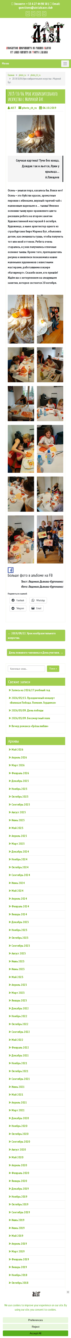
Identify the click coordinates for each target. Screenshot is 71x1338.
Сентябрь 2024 (21, 875)
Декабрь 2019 (20, 1188)
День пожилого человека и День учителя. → (36, 652)
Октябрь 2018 (20, 1283)
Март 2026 (18, 765)
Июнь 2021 (18, 1087)
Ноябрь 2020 (19, 1126)
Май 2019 (17, 1235)
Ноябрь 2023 (19, 930)
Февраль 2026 (20, 773)
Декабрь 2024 (20, 851)
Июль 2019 (18, 1220)
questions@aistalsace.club (36, 7)
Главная (11, 75)
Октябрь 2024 (20, 867)
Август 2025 (19, 812)
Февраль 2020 (20, 1173)
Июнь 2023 (18, 969)
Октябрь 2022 (20, 1024)
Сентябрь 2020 (21, 1141)
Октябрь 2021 (20, 1071)
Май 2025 (17, 828)
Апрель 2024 (19, 898)
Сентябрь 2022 (21, 1032)
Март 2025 (18, 843)
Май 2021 (17, 1094)
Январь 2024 (19, 914)
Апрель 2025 (19, 836)
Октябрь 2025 (20, 796)
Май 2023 (17, 977)
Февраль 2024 (20, 906)
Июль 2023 (18, 961)
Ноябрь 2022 (19, 1016)
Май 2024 (17, 890)
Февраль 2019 (20, 1259)
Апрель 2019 (19, 1243)
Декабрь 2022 (20, 1008)
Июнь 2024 (18, 883)
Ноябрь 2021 (19, 1063)
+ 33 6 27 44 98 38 (37, 4)
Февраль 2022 (20, 1047)
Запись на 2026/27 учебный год (31, 690)
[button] (21, 319)
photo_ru (22, 75)
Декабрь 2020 (20, 1118)
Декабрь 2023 (20, 922)
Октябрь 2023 (20, 937)
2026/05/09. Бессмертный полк (31, 718)
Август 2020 (19, 1149)
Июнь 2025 (18, 820)
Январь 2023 (19, 1000)
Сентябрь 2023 (21, 945)
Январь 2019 (19, 1267)
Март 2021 (18, 1110)
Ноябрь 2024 (19, 859)
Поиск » (53, 668)
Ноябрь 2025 (19, 789)
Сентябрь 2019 (21, 1212)
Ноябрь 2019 (19, 1196)
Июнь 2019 (18, 1228)
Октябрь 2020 (20, 1134)
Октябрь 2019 (20, 1204)
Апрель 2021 (19, 1102)
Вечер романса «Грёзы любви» (30, 726)
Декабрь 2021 (20, 1055)
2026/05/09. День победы (27, 710)
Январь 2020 (19, 1181)
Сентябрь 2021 (21, 1079)
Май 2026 (17, 749)
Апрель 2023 (19, 985)
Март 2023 (18, 992)
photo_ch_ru (35, 75)
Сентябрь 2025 (21, 804)
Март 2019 (18, 1251)
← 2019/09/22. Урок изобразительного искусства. (32, 635)
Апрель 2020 (19, 1165)
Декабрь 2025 (20, 781)
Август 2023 (19, 953)
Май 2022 (17, 1040)
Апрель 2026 (19, 757)
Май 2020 (17, 1157)
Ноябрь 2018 (19, 1275)
